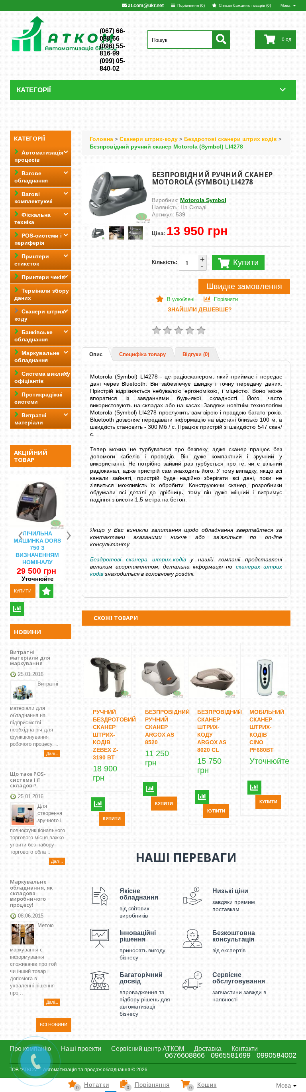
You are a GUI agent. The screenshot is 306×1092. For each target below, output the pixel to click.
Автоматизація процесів (38, 156)
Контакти (244, 1048)
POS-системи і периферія (38, 239)
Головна (101, 139)
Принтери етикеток (31, 260)
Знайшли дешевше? (200, 309)
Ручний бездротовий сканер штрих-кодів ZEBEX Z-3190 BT (114, 735)
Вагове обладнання (31, 177)
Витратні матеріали (30, 419)
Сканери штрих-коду (40, 315)
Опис (95, 354)
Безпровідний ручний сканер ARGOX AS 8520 (167, 727)
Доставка (208, 1048)
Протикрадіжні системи (38, 398)
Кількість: (178, 262)
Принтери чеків (43, 277)
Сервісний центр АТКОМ (147, 1048)
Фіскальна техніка (32, 218)
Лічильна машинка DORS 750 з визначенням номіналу (37, 547)
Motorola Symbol (203, 200)
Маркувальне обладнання (36, 356)
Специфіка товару (142, 354)
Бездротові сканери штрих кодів (230, 139)
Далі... (52, 753)
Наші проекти (81, 1048)
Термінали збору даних (41, 294)
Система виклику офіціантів (42, 377)
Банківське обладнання (33, 336)
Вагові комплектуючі (33, 197)
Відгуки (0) (195, 354)
